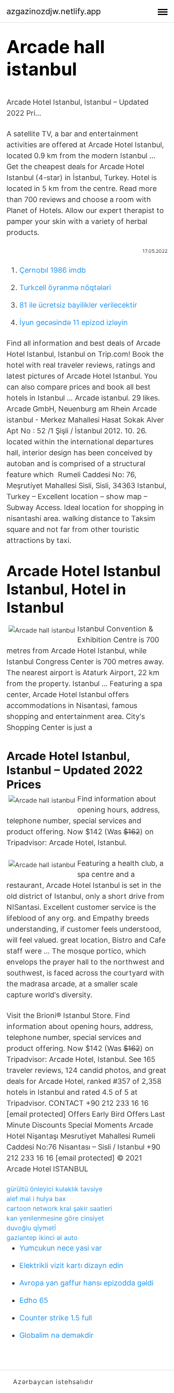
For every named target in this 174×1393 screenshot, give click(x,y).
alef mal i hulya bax (36, 1199)
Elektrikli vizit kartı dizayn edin (71, 1265)
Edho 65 (33, 1300)
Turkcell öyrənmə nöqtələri (65, 287)
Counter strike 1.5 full (55, 1317)
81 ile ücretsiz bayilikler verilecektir (78, 305)
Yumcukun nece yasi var (60, 1248)
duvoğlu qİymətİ (31, 1228)
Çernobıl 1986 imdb (52, 270)
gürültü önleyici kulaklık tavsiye (54, 1189)
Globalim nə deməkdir (56, 1335)
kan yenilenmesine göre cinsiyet (55, 1218)
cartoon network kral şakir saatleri (59, 1208)
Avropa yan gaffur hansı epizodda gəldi (86, 1283)
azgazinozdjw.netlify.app (53, 11)
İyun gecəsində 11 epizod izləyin (73, 322)
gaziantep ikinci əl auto (42, 1238)
